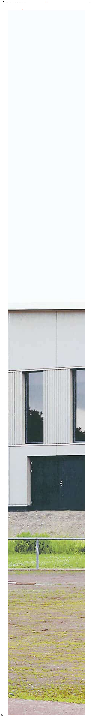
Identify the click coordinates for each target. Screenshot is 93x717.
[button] (46, 2)
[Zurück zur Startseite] (14, 2)
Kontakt (88, 2)
